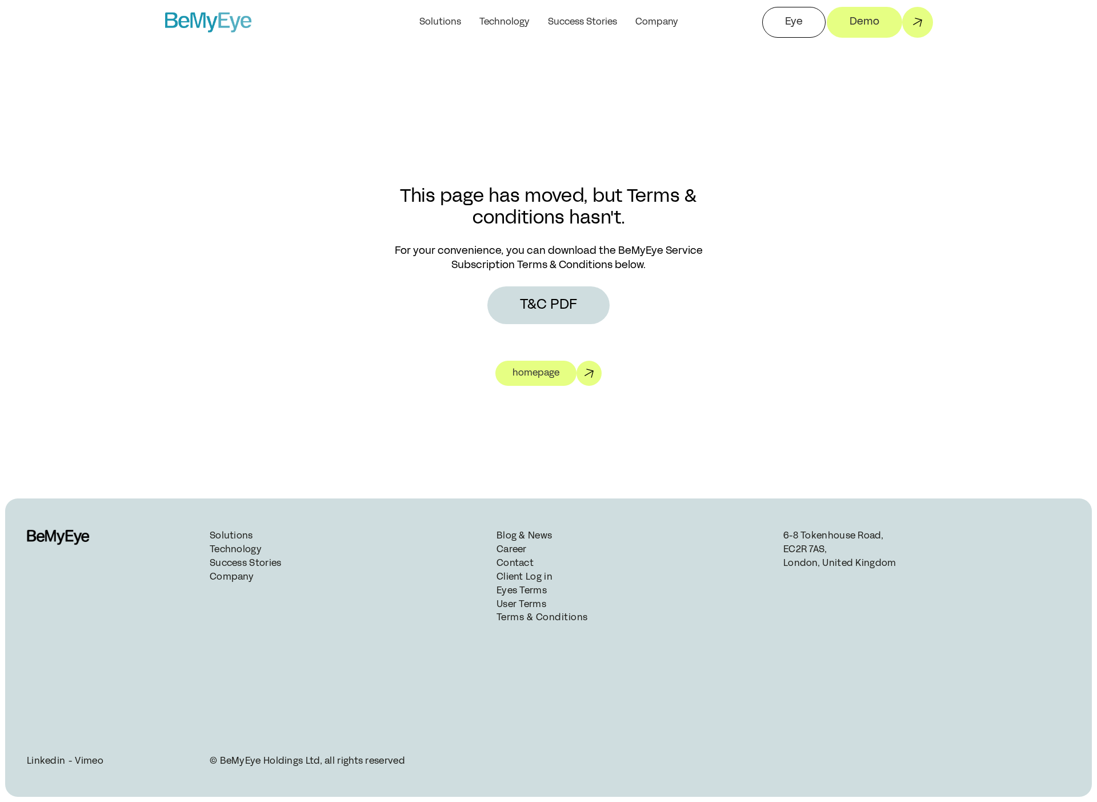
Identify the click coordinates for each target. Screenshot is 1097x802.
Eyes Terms (522, 591)
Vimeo (89, 761)
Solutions (440, 22)
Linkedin (46, 761)
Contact (515, 564)
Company (232, 577)
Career (512, 550)
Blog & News (524, 536)
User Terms (521, 605)
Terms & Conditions (541, 618)
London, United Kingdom (839, 564)
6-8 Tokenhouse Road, (834, 536)
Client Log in (524, 577)
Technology (504, 22)
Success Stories (582, 22)
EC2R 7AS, (806, 550)
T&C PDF (548, 305)
